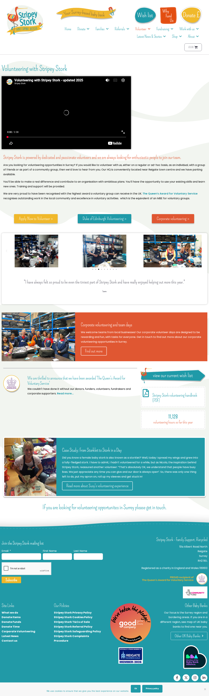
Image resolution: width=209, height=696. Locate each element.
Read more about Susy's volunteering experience (97, 485)
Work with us (187, 29)
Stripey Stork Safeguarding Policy (77, 631)
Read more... (65, 393)
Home (68, 29)
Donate (81, 29)
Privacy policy (152, 688)
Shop (175, 36)
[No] (205, 689)
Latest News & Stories (149, 36)
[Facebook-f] (177, 677)
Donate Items (11, 617)
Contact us (9, 641)
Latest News (10, 636)
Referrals (120, 29)
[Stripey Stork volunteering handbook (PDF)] (146, 393)
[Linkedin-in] (204, 677)
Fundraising (162, 29)
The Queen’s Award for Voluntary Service (170, 193)
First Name (50, 551)
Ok (135, 688)
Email (5, 551)
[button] (6, 251)
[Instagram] (195, 677)
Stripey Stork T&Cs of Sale (72, 622)
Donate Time (11, 627)
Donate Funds (11, 622)
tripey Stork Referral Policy (74, 627)
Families (100, 29)
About (191, 36)
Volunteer (140, 29)
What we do (10, 613)
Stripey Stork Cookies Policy (73, 617)
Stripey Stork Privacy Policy (73, 613)
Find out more (94, 351)
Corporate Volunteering (18, 631)
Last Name (80, 551)
